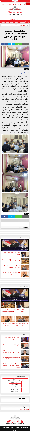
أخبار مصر (22, 25)
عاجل (27, 3)
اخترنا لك (23, 286)
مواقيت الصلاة (21, 376)
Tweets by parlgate (24, 409)
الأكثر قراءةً (22, 334)
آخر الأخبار (22, 237)
